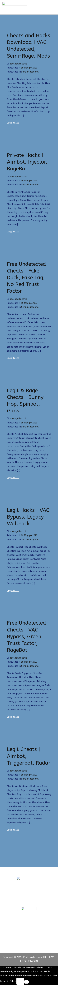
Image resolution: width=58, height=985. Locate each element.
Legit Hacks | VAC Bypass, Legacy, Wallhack (28, 517)
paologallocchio (18, 63)
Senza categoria (30, 71)
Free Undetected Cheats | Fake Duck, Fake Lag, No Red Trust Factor (26, 277)
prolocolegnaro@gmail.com (29, 901)
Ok (20, 981)
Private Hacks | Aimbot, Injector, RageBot (27, 162)
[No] (26, 982)
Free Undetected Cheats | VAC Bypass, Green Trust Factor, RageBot (26, 636)
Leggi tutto (13, 122)
